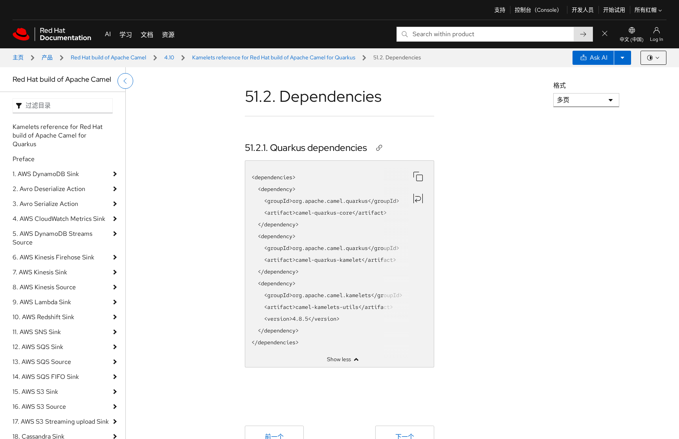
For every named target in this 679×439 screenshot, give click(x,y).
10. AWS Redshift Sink (43, 317)
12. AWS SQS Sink (38, 347)
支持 (499, 9)
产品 (47, 57)
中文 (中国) (632, 40)
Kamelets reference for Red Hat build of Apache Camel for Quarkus (273, 57)
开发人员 (583, 9)
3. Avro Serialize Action (45, 204)
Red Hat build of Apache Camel (108, 57)
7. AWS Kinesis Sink (40, 272)
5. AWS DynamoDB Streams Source (52, 238)
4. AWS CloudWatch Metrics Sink (59, 219)
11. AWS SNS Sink (37, 332)
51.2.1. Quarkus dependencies (306, 147)
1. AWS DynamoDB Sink (46, 174)
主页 (18, 57)
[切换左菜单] (125, 81)
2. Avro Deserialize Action (49, 189)
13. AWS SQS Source (42, 362)
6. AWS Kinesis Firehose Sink (53, 257)
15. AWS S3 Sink (35, 392)
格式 (559, 85)
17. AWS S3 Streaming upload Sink (61, 421)
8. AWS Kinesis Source (44, 287)
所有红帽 (646, 9)
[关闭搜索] (604, 34)
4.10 (169, 57)
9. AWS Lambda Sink (42, 302)
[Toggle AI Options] (622, 58)
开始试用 (614, 9)
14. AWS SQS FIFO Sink (46, 377)
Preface (24, 159)
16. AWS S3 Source (39, 406)
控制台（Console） (538, 9)
